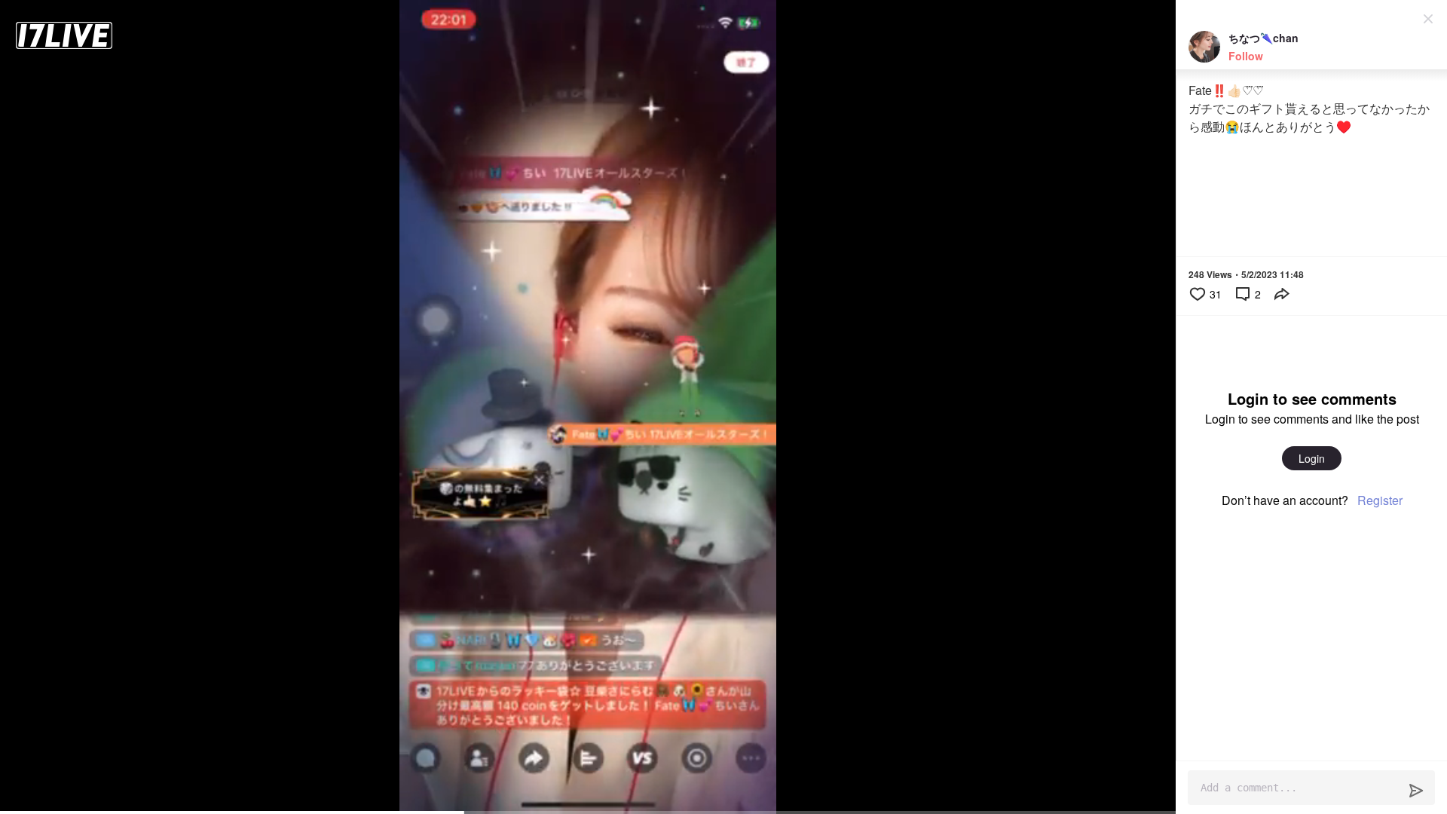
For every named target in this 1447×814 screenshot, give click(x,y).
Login (1312, 458)
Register (1380, 500)
